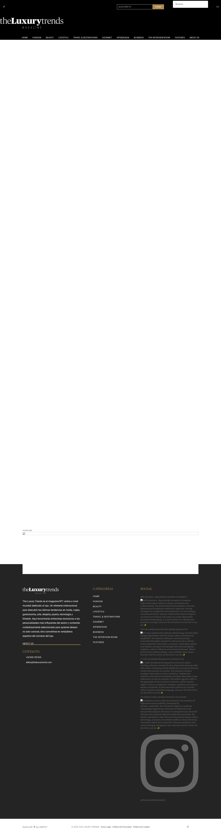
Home (25, 37)
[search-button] (176, 10)
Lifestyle (63, 37)
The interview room (159, 37)
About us (194, 37)
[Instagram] (9, 7)
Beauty (50, 37)
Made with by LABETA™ (35, 827)
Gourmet (107, 37)
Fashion (36, 37)
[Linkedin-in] (14, 7)
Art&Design (123, 37)
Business (138, 37)
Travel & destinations (85, 37)
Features (180, 37)
